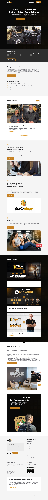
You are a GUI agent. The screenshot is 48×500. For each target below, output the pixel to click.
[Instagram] (15, 453)
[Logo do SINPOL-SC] (9, 2)
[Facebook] (13, 453)
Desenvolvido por (10, 497)
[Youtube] (17, 453)
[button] (25, 2)
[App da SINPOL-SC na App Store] (30, 472)
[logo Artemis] (14, 497)
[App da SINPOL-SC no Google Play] (30, 470)
